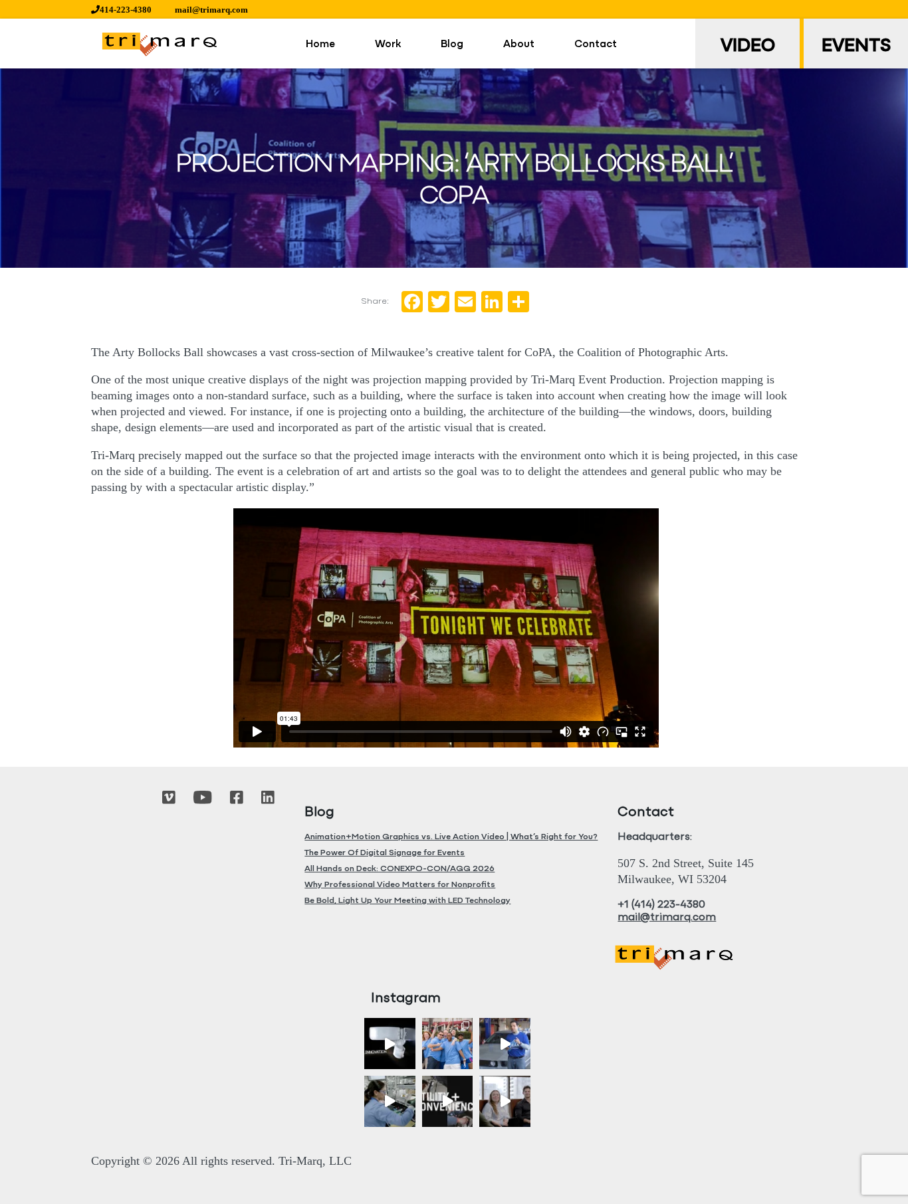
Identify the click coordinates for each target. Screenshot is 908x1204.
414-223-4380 (126, 9)
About (518, 44)
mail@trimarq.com (211, 9)
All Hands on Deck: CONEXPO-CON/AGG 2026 (399, 868)
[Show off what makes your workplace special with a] (389, 1101)
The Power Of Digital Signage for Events (384, 853)
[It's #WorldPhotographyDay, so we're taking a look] (447, 1043)
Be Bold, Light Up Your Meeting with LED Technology (407, 900)
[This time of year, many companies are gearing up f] (447, 1101)
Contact (595, 44)
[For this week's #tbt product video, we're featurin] (389, 1043)
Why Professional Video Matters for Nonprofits (399, 884)
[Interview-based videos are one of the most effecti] (504, 1101)
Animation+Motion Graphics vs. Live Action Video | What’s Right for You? (451, 837)
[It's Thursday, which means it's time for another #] (504, 1043)
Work (388, 44)
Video (748, 46)
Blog (452, 44)
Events (856, 46)
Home (320, 44)
